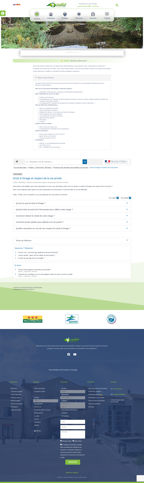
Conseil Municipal (16, 394)
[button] (2, 13)
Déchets (36, 397)
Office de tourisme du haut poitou (97, 388)
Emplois (36, 425)
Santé (63, 407)
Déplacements (38, 413)
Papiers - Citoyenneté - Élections (40, 167)
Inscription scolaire (39, 391)
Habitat (36, 400)
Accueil (66, 61)
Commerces (64, 404)
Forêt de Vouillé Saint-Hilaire (96, 400)
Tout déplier (125, 198)
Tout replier (113, 198)
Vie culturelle (65, 416)
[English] (14, 4)
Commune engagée (16, 391)
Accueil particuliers (20, 167)
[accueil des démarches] (17, 161)
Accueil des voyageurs (94, 391)
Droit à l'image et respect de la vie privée (104, 167)
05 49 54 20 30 (117, 389)
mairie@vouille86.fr (119, 394)
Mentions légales (72, 472)
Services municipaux (17, 404)
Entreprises (37, 422)
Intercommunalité (16, 410)
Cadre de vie (38, 407)
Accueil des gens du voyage (42, 410)
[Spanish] (20, 4)
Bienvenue (14, 388)
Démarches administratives (42, 394)
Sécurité (36, 419)
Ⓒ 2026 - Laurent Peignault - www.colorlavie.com (72, 477)
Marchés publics (15, 400)
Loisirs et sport (65, 397)
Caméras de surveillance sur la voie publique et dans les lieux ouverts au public (45, 274)
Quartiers (64, 388)
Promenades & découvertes (96, 397)
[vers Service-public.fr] (116, 162)
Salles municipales (39, 388)
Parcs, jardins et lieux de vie (69, 410)
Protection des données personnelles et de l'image (70, 167)
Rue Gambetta (38, 404)
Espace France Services (46, 77)
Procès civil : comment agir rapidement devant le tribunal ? (38, 252)
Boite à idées (78, 441)
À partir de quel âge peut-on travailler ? (31, 258)
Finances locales (16, 397)
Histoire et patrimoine (94, 404)
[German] (18, 4)
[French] (16, 4)
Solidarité (64, 400)
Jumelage (91, 407)
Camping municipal (94, 394)
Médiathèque (65, 394)
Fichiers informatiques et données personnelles (34, 269)
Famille (63, 391)
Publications (14, 407)
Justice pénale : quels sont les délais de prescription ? (36, 255)
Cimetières (64, 413)
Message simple (66, 441)
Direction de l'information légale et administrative (28, 287)
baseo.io (31, 289)
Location (36, 416)
